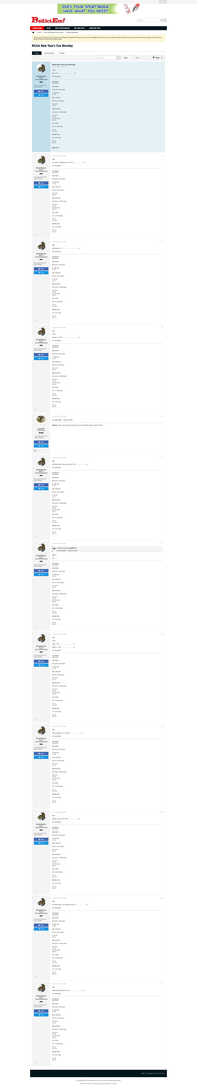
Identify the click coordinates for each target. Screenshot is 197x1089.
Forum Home (37, 28)
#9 (162, 726)
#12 (162, 984)
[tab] (36, 53)
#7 (162, 543)
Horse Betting (94, 28)
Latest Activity (49, 53)
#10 (162, 812)
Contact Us (151, 1073)
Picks (48, 28)
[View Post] (76, 548)
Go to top (160, 1073)
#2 (162, 156)
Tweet (42, 95)
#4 (162, 327)
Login (162, 2)
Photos (62, 53)
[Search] (164, 20)
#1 (162, 64)
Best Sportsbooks (62, 28)
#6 (162, 458)
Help (143, 1073)
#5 (162, 416)
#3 (162, 242)
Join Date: (37, 85)
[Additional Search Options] (161, 20)
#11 (162, 898)
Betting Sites (79, 28)
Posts (37, 53)
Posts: (36, 87)
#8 (162, 634)
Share (42, 91)
